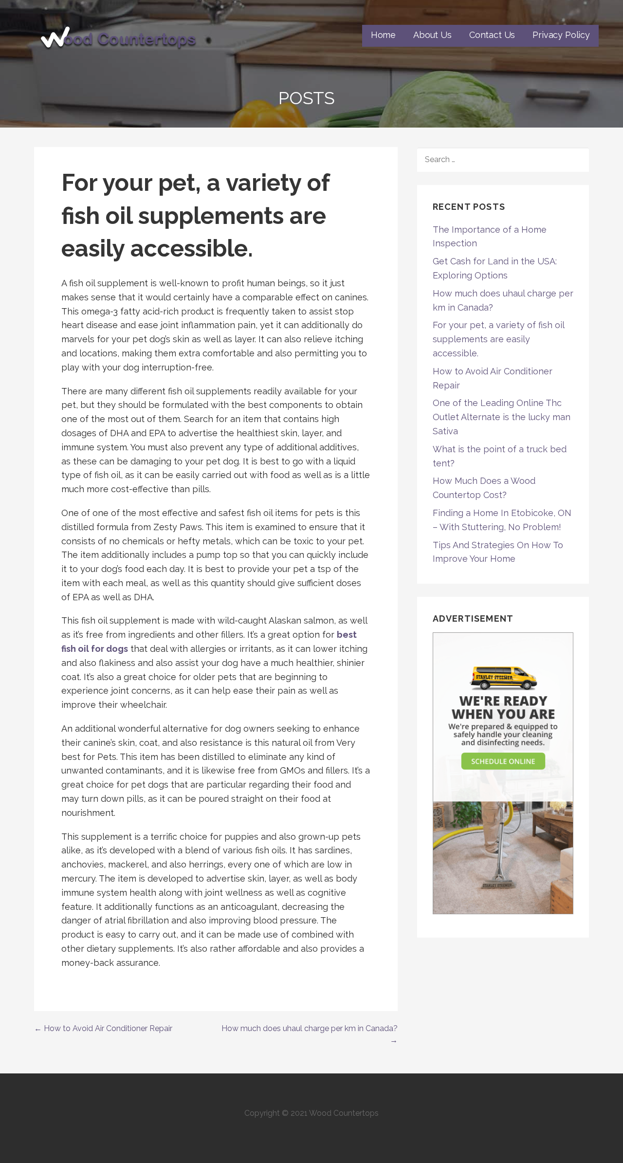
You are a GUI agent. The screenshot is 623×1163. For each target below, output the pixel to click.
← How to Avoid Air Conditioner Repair (103, 1028)
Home (383, 35)
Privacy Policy (561, 35)
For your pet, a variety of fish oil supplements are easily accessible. (498, 339)
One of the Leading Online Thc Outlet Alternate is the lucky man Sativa (501, 417)
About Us (432, 35)
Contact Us (492, 35)
